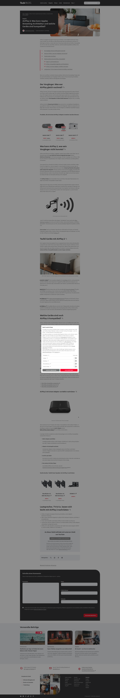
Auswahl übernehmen (51, 370)
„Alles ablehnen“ (64, 337)
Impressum (56, 352)
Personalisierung (46, 363)
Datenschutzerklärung (46, 352)
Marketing (45, 360)
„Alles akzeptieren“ (68, 341)
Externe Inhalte (46, 366)
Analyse (44, 358)
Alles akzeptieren (69, 370)
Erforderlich (45, 355)
